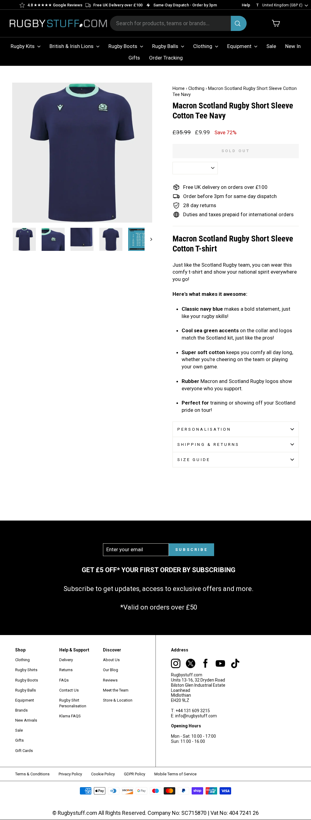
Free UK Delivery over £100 (117, 5)
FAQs (64, 680)
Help (246, 5)
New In (293, 46)
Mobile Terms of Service (175, 774)
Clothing (203, 46)
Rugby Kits (23, 46)
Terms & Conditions (32, 774)
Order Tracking (166, 58)
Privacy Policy (70, 774)
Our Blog (110, 670)
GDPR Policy (134, 774)
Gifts (134, 58)
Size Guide (193, 459)
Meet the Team (115, 690)
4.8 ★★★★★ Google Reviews (54, 5)
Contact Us (69, 690)
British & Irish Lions (72, 46)
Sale (271, 46)
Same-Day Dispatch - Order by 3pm (185, 5)
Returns (66, 670)
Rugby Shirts (26, 670)
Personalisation (204, 429)
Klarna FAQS (70, 716)
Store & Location (117, 700)
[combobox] (178, 23)
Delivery (66, 660)
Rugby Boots (123, 46)
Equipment (240, 46)
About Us (111, 660)
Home (179, 88)
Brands (21, 710)
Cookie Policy (103, 774)
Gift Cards (24, 750)
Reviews (110, 680)
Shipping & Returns (208, 444)
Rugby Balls (165, 46)
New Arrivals (26, 720)
